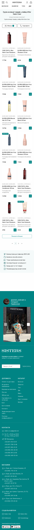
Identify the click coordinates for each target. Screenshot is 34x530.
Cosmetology (24, 518)
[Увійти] (27, 2)
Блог (3, 402)
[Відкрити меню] (3, 2)
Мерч (19, 393)
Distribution (7, 518)
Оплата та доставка (8, 381)
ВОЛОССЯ (5, 6)
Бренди (20, 402)
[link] (31, 2)
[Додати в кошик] (15, 60)
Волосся (20, 381)
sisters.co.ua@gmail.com (12, 431)
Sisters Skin (23, 514)
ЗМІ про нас (5, 395)
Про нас (4, 392)
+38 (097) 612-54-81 (11, 442)
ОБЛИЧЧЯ (15, 6)
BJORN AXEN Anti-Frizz (28, 48)
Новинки (20, 396)
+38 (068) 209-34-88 (10, 495)
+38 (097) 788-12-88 (11, 444)
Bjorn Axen (20, 48)
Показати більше (17, 236)
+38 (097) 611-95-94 (10, 476)
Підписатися (15, 304)
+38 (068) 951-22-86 (11, 452)
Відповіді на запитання (9, 389)
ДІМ (30, 6)
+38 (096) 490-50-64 (11, 455)
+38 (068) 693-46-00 (11, 450)
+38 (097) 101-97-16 (10, 483)
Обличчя (20, 384)
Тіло (19, 387)
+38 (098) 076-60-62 (10, 501)
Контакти (5, 408)
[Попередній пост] (5, 324)
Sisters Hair (7, 514)
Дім (19, 390)
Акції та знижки (22, 399)
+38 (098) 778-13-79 (10, 470)
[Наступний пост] (28, 324)
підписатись (26, 366)
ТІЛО (23, 6)
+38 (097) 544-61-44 (10, 488)
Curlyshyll (5, 48)
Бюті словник (6, 405)
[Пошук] (6, 2)
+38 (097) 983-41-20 (11, 447)
